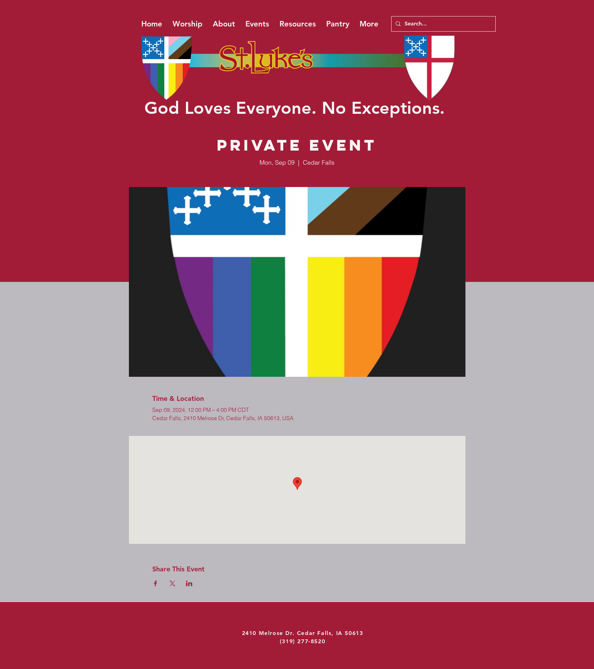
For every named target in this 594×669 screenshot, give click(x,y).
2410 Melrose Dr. (269, 633)
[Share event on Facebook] (155, 583)
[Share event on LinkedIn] (189, 583)
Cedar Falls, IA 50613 (330, 633)
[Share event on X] (172, 583)
